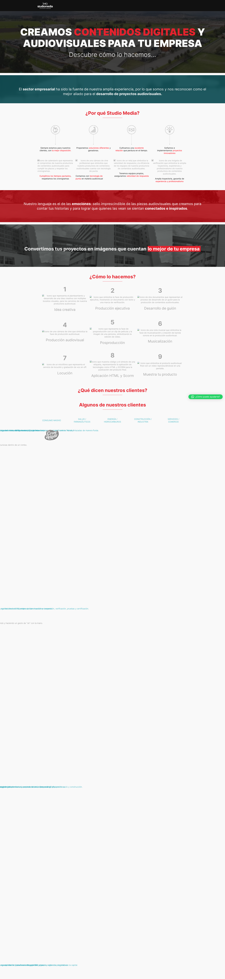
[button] (205, 396)
